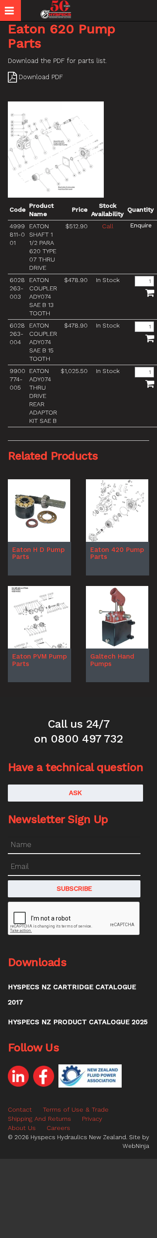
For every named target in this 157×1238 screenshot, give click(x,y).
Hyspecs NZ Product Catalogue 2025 (77, 1022)
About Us (22, 1127)
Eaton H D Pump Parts (38, 553)
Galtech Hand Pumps (112, 660)
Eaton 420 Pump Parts (117, 553)
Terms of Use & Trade (76, 1109)
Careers (58, 1127)
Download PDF (41, 77)
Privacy (92, 1118)
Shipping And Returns (39, 1118)
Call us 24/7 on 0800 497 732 (78, 731)
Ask (75, 793)
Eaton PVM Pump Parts (39, 660)
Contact (20, 1109)
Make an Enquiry (140, 225)
